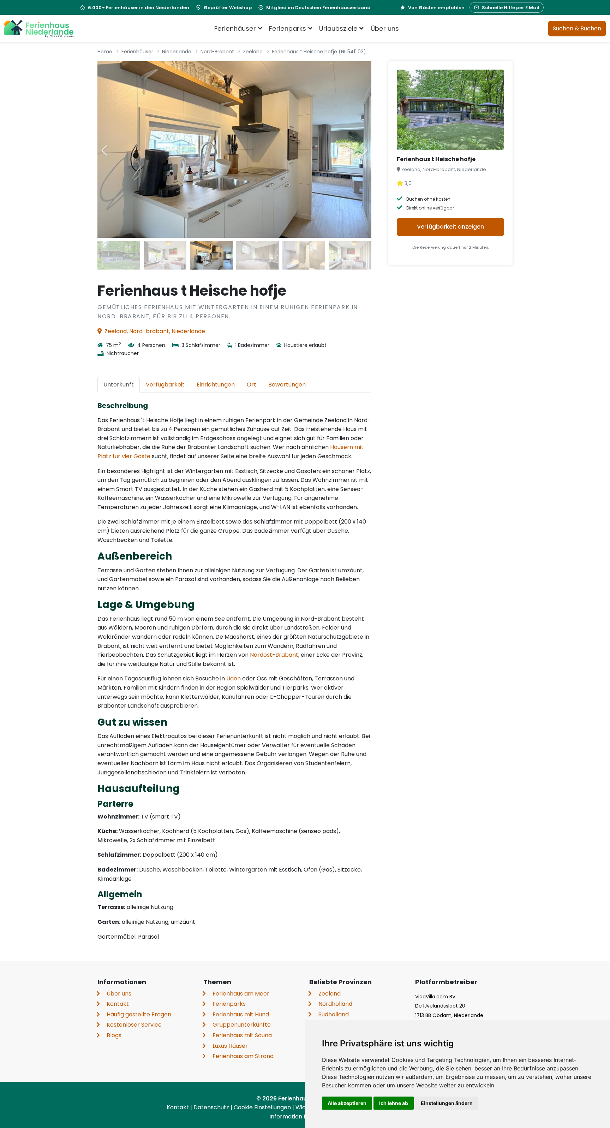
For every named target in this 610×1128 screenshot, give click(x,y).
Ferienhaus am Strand (243, 1056)
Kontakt (118, 1004)
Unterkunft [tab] (118, 384)
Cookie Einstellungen (263, 1107)
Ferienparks (229, 1004)
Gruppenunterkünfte (242, 1025)
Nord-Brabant (217, 51)
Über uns (385, 28)
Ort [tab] (251, 384)
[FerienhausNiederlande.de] (38, 28)
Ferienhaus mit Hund (241, 1014)
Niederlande (176, 51)
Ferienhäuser (137, 51)
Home (104, 51)
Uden (233, 678)
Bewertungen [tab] (287, 384)
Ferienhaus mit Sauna (242, 1035)
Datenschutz (212, 1107)
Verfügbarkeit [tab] (165, 384)
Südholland (333, 1014)
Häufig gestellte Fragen (139, 1014)
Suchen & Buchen (577, 28)
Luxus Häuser (230, 1046)
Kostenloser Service (134, 1025)
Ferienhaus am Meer (241, 994)
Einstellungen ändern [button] (447, 1103)
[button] (364, 150)
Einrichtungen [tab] (216, 384)
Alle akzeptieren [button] (347, 1103)
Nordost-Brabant (274, 655)
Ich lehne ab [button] (393, 1103)
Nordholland (335, 1004)
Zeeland (253, 51)
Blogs (114, 1035)
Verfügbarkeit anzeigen (450, 227)
